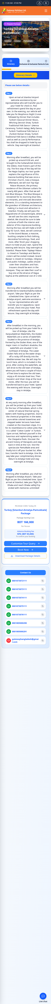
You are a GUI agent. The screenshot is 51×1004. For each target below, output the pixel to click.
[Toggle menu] (46, 11)
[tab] (10, 62)
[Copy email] (43, 641)
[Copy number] (43, 581)
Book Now (23, 549)
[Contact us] (43, 996)
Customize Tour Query (23, 543)
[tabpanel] (25, 287)
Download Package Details (27, 556)
